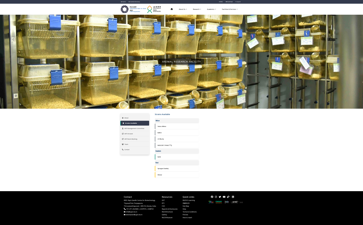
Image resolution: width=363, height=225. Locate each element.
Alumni (124, 2)
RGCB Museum (167, 218)
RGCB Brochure (167, 212)
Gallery (164, 215)
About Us (182, 9)
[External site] (205, 202)
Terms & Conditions (190, 212)
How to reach (187, 218)
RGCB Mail (230, 2)
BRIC (221, 2)
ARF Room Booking (130, 139)
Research (196, 9)
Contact (127, 149)
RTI (163, 203)
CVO (163, 206)
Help (184, 209)
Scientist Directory (135, 2)
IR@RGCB (186, 203)
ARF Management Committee (134, 128)
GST (163, 200)
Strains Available (131, 123)
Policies (185, 215)
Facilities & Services (229, 9)
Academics (211, 9)
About (126, 118)
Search (239, 2)
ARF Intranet (128, 134)
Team (126, 144)
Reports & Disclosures (170, 209)
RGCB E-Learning (189, 200)
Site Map (186, 206)
